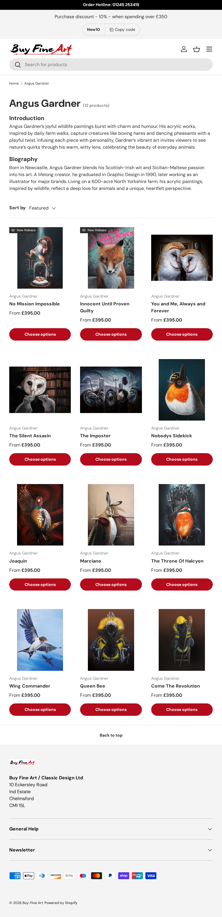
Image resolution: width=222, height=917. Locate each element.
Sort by (17, 208)
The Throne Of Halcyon (177, 561)
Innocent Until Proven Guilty (105, 307)
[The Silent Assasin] (40, 390)
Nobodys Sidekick (171, 436)
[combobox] (111, 64)
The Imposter (95, 436)
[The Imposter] (111, 390)
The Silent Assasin (30, 436)
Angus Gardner (36, 83)
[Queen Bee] (111, 640)
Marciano (90, 561)
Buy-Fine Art (33, 903)
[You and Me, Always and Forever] (182, 258)
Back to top (111, 735)
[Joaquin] (40, 515)
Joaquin (18, 561)
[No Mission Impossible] (40, 258)
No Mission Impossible (34, 304)
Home (14, 83)
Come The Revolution (175, 686)
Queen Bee (92, 686)
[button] (196, 49)
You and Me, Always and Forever (178, 307)
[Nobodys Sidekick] (182, 390)
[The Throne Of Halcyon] (182, 515)
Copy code (125, 29)
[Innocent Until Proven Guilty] (111, 258)
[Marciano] (111, 515)
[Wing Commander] (40, 640)
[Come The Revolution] (182, 640)
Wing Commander (29, 686)
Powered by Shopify (61, 903)
